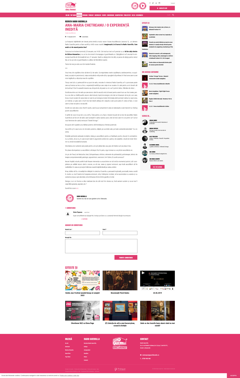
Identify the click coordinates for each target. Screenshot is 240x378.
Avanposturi (119, 14)
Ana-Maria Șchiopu (154, 158)
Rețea (133, 14)
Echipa (104, 14)
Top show (67, 357)
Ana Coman (152, 151)
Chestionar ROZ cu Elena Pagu (82, 323)
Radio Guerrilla (82, 196)
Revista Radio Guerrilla (76, 21)
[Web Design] (120, 369)
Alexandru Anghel (154, 144)
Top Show (73, 14)
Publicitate (127, 14)
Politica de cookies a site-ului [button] (69, 375)
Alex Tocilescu (153, 136)
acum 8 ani (86, 212)
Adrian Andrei (153, 120)
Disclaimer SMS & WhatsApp (87, 371)
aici (77, 188)
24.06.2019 (157, 293)
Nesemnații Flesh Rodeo (120, 293)
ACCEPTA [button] (233, 375)
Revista (79, 14)
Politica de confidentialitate (80, 369)
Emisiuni (85, 14)
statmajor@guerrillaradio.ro (150, 355)
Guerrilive (98, 14)
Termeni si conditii (69, 369)
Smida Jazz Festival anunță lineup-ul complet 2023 (82, 294)
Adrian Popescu (153, 128)
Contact (173, 3)
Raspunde (84, 219)
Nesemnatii (139, 14)
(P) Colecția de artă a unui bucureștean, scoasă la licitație (120, 324)
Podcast (91, 14)
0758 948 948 (146, 358)
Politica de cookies (91, 369)
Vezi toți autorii (157, 166)
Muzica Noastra (69, 350)
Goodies (86, 353)
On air (67, 14)
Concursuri (110, 14)
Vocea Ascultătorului (70, 33)
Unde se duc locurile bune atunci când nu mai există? (157, 324)
